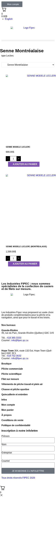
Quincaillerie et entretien (14, 394)
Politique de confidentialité (15, 425)
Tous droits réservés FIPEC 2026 (18, 478)
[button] (28, 40)
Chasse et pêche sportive (15, 389)
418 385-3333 (14, 338)
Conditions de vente (12, 420)
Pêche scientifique (11, 374)
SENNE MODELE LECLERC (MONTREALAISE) (26, 246)
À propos (6, 415)
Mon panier (7, 410)
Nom (3, 444)
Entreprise (6, 452)
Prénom (5, 436)
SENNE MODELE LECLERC (18, 147)
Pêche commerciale (12, 369)
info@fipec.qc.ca (19, 340)
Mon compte (8, 405)
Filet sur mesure (10, 379)
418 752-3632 (14, 356)
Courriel (5, 461)
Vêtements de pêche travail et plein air (22, 384)
